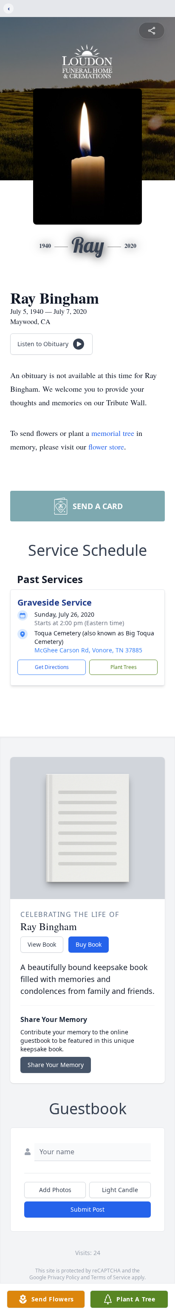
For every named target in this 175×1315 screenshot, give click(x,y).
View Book (42, 944)
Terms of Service (110, 1277)
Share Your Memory (56, 1065)
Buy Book (89, 944)
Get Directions (52, 667)
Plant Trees (123, 667)
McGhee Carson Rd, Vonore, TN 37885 (88, 650)
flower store (106, 446)
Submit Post (87, 1209)
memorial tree (112, 433)
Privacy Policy (63, 1277)
